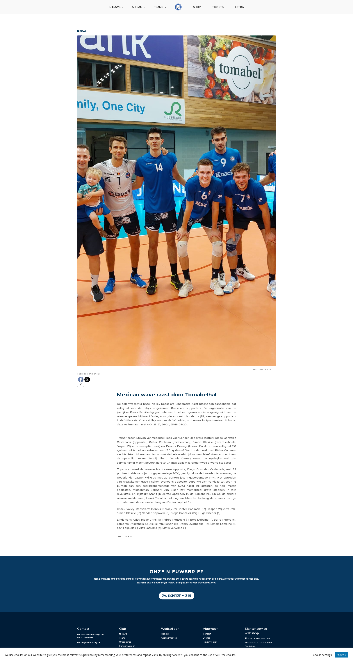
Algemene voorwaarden (257, 638)
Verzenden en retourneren (258, 642)
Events (206, 638)
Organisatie (125, 642)
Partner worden (127, 646)
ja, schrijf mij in (176, 595)
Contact (207, 634)
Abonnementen (169, 638)
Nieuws (114, 7)
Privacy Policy (210, 642)
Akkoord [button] (341, 654)
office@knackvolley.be (88, 642)
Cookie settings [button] (322, 654)
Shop (197, 7)
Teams (158, 7)
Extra (239, 7)
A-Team (137, 7)
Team (122, 638)
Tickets (218, 7)
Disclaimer (250, 646)
